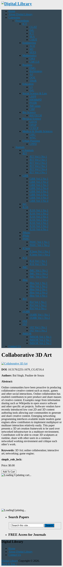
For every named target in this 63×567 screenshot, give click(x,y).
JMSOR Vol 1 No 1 (40, 336)
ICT (24, 23)
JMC (25, 267)
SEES (32, 52)
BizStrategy (35, 71)
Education (28, 83)
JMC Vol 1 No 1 (38, 270)
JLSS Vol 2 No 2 (38, 219)
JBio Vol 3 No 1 (38, 295)
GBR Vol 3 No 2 (38, 194)
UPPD (33, 143)
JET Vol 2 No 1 (38, 159)
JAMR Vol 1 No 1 (39, 314)
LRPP (32, 96)
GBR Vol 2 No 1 (38, 178)
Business (27, 64)
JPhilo (25, 235)
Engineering (29, 42)
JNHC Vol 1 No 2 (39, 245)
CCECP (33, 128)
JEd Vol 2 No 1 (38, 308)
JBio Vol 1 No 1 (38, 283)
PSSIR (33, 102)
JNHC (26, 238)
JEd (24, 298)
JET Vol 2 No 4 (38, 169)
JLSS (25, 207)
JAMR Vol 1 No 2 (39, 317)
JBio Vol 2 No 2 (38, 292)
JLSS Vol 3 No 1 (38, 222)
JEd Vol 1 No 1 (38, 302)
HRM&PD (35, 99)
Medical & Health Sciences (37, 131)
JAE (24, 321)
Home (11, 11)
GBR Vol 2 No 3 (38, 185)
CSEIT (33, 39)
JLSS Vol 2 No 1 (38, 216)
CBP (32, 109)
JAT (24, 324)
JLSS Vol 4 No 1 (38, 229)
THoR (33, 80)
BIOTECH (35, 115)
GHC (32, 134)
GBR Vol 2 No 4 (38, 188)
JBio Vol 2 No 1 (38, 289)
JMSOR (26, 333)
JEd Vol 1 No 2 (38, 305)
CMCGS (34, 61)
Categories (14, 17)
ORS (32, 58)
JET (24, 153)
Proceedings (22, 20)
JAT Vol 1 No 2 (38, 330)
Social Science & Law (34, 93)
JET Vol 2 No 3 (38, 166)
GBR (25, 175)
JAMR (26, 311)
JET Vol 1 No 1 (38, 156)
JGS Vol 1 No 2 (38, 264)
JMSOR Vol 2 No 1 (40, 339)
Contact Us (14, 346)
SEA (32, 36)
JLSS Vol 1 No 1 (38, 210)
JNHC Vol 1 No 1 (39, 241)
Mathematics (29, 55)
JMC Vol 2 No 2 (38, 276)
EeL (31, 30)
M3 (31, 49)
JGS (24, 257)
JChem (26, 248)
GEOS (33, 121)
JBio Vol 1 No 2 (38, 286)
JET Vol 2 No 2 (38, 162)
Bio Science (29, 112)
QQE (32, 77)
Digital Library (9, 560)
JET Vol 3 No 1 (38, 172)
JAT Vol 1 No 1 (38, 327)
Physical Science (31, 118)
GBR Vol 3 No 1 (38, 191)
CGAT (33, 26)
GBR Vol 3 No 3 (38, 197)
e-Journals (28, 150)
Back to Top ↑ (9, 563)
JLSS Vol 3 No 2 (38, 226)
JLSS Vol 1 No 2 (38, 213)
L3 (31, 87)
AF (31, 74)
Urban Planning (31, 140)
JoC (24, 204)
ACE (32, 45)
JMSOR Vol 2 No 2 (40, 343)
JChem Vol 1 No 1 (39, 251)
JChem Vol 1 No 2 (39, 254)
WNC (32, 137)
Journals (19, 147)
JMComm (34, 106)
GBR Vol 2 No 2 (38, 181)
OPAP (33, 124)
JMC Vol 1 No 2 (38, 273)
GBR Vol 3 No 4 (38, 200)
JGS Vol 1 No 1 (38, 260)
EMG (32, 68)
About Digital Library (20, 14)
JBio (24, 279)
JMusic (26, 232)
